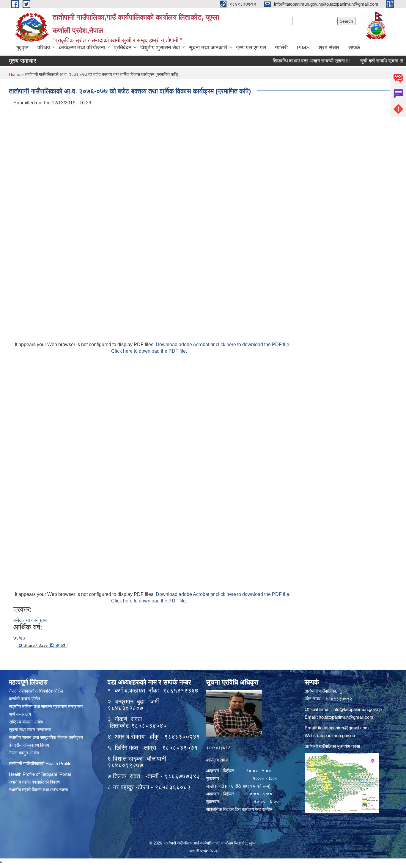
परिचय (43, 48)
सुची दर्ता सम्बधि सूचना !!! (369, 60)
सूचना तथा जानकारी (208, 48)
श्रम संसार (329, 48)
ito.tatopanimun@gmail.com (346, 717)
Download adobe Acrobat (183, 344)
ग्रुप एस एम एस (251, 48)
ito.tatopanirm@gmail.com (343, 727)
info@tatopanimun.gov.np (357, 709)
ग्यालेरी (281, 48)
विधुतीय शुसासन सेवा (160, 48)
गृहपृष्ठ (22, 48)
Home (14, 74)
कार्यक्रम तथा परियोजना (82, 48)
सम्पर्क (354, 48)
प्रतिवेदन (122, 48)
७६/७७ (19, 637)
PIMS (303, 48)
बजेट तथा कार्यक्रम (30, 620)
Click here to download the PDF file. (149, 351)
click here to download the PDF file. (253, 344)
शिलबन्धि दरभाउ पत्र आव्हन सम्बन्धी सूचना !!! (298, 60)
